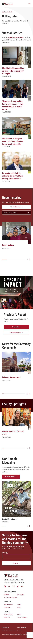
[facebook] (5, 586)
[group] (16, 237)
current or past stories (15, 37)
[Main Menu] (29, 3)
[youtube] (22, 586)
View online (15, 327)
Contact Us (7, 617)
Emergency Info (8, 604)
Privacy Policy (5, 627)
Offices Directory (8, 614)
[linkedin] (13, 586)
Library (19, 607)
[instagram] (9, 586)
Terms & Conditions (21, 627)
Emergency (19, 631)
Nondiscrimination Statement (9, 631)
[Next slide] (30, 259)
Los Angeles (20, 594)
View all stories (15, 207)
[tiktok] (18, 586)
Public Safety (7, 607)
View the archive (9, 476)
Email (4, 553)
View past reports (15, 332)
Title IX (19, 604)
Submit (15, 563)
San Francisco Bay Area (10, 597)
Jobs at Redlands (22, 617)
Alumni (19, 614)
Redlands (7, 12)
